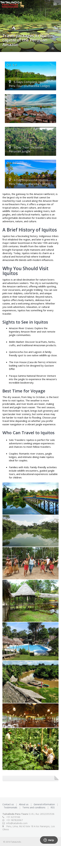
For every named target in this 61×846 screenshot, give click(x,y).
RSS (53, 807)
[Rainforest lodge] (30, 641)
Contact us (8, 804)
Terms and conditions (34, 807)
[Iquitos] (30, 498)
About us (24, 804)
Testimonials (11, 807)
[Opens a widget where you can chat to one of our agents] (49, 840)
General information (44, 804)
